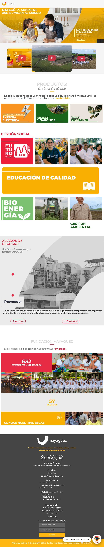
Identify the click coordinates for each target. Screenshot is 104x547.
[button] (22, 58)
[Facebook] (43, 457)
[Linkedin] (60, 457)
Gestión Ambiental (80, 225)
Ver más (80, 39)
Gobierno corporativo (52, 508)
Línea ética (52, 473)
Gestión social (15, 134)
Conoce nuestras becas (24, 422)
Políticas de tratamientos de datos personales (52, 466)
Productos (52, 516)
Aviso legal (52, 470)
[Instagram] (54, 457)
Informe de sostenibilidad (52, 511)
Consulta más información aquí (77, 539)
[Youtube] (49, 457)
